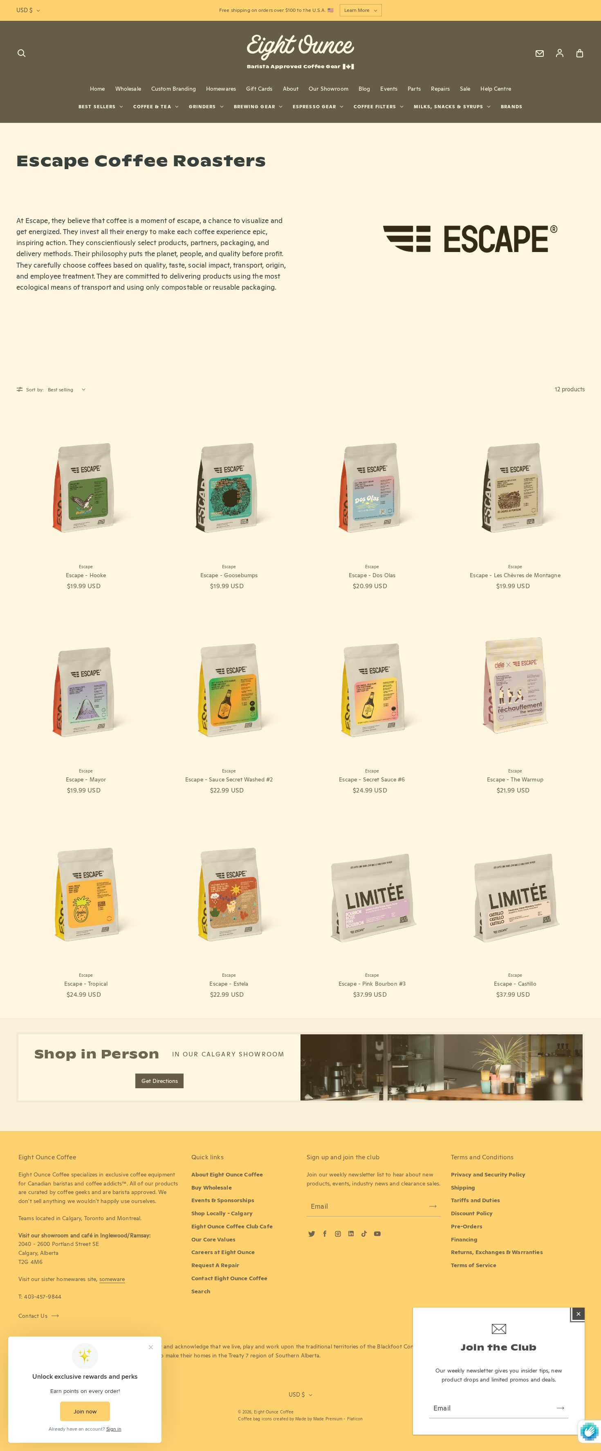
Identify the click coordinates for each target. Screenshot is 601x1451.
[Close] (578, 1314)
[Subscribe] (560, 1408)
